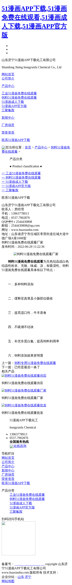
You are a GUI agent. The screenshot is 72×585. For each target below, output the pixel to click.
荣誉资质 (8, 132)
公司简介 (8, 78)
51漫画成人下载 (13, 101)
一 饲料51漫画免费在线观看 (21, 177)
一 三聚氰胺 (10, 190)
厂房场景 (8, 125)
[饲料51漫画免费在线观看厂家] (24, 390)
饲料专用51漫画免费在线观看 (35, 363)
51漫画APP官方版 (14, 106)
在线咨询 (20, 446)
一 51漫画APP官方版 (16, 186)
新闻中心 (8, 117)
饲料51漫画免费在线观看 (19, 97)
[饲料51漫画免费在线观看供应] (24, 375)
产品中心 (8, 86)
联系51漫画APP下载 (16, 140)
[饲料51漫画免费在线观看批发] (24, 405)
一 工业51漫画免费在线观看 (21, 173)
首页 (28, 147)
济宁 (28, 577)
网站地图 (8, 581)
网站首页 (8, 74)
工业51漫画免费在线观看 (19, 93)
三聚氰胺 (8, 110)
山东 (21, 577)
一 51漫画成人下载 (15, 181)
